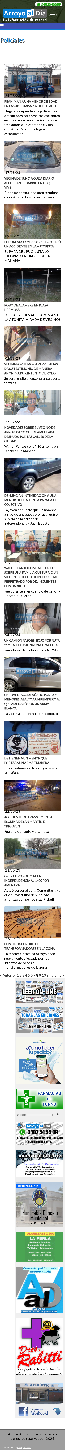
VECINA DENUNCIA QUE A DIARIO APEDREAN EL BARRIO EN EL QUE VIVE (29, 182)
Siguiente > (55, 975)
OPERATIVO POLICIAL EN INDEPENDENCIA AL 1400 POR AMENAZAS (26, 880)
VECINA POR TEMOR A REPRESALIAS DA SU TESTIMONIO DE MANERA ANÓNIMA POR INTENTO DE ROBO (31, 368)
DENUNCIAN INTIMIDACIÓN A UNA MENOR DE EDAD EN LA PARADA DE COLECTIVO (30, 500)
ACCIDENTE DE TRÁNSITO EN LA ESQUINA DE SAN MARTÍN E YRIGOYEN (28, 821)
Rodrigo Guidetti (24, 1447)
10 (44, 975)
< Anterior (8, 975)
